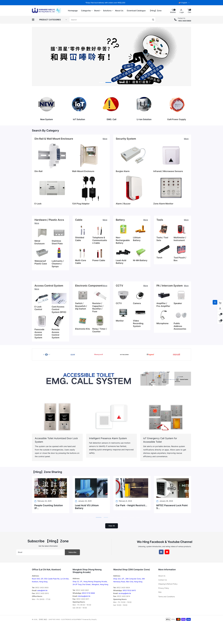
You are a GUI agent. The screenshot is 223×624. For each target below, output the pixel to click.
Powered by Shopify (89, 619)
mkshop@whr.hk (84, 596)
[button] (86, 10)
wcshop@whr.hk (125, 593)
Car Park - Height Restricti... (131, 505)
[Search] (153, 19)
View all (111, 526)
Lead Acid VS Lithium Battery (87, 507)
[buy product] (46, 104)
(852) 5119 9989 (88, 593)
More (105, 139)
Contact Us (162, 580)
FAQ (159, 592)
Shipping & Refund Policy (167, 584)
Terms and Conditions (166, 597)
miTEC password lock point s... (172, 507)
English (184, 3)
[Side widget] (220, 308)
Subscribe (72, 552)
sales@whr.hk (42, 590)
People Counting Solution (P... (48, 507)
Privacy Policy (163, 588)
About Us (161, 576)
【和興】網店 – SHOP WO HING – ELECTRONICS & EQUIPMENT (60, 619)
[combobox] (112, 19)
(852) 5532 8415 (129, 590)
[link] (111, 379)
